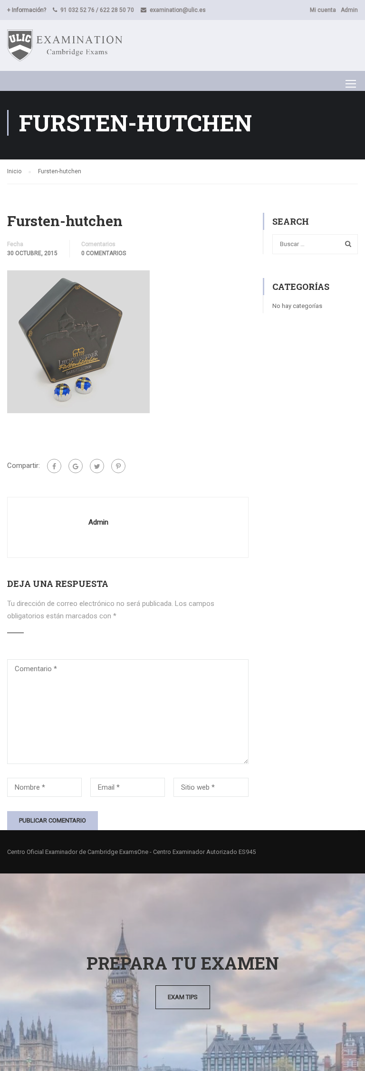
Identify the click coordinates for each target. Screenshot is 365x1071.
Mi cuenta (323, 10)
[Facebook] (54, 466)
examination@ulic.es (178, 10)
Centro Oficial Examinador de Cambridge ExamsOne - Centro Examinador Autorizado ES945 (131, 851)
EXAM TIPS (183, 997)
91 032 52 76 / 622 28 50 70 (97, 10)
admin (98, 522)
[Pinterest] (118, 466)
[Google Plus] (75, 466)
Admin (349, 10)
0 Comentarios (103, 253)
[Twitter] (97, 466)
